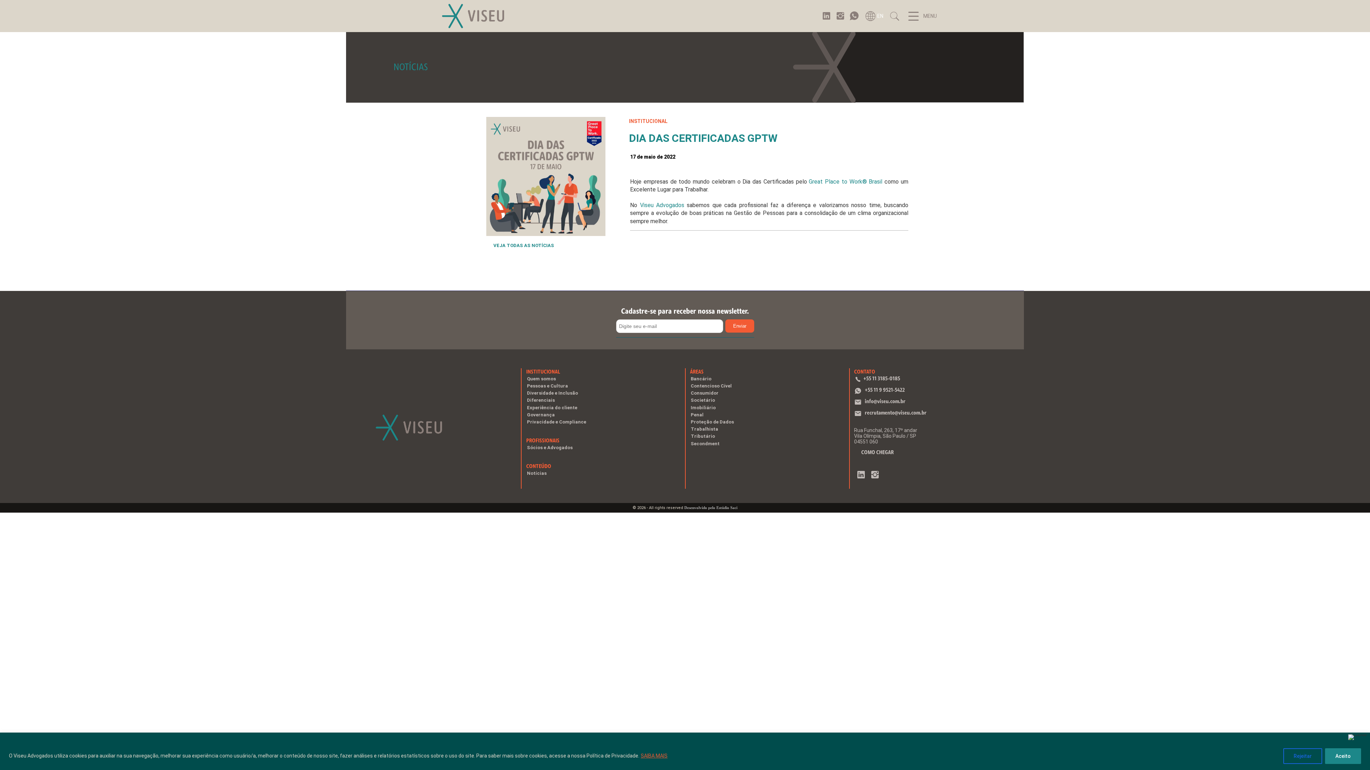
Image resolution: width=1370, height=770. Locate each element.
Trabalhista (704, 429)
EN (880, 16)
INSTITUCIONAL (648, 121)
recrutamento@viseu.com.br (896, 412)
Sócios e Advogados (550, 447)
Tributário (703, 436)
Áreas (697, 371)
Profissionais (542, 440)
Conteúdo (538, 466)
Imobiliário (703, 407)
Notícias (537, 473)
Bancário (701, 378)
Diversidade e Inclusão (552, 393)
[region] (685, 751)
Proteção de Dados (712, 422)
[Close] (1357, 737)
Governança (541, 414)
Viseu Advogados (662, 205)
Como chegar (877, 452)
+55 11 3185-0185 (881, 378)
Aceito (1343, 756)
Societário (703, 400)
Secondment (705, 443)
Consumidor (705, 393)
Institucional (543, 371)
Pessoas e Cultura (547, 386)
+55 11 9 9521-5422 (885, 389)
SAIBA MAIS (654, 756)
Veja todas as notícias (523, 245)
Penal (697, 414)
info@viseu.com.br (885, 401)
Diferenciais (541, 400)
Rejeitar (1303, 756)
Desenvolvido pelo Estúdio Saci (710, 507)
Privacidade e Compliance (556, 422)
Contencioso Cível (711, 386)
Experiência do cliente (552, 407)
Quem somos (541, 378)
